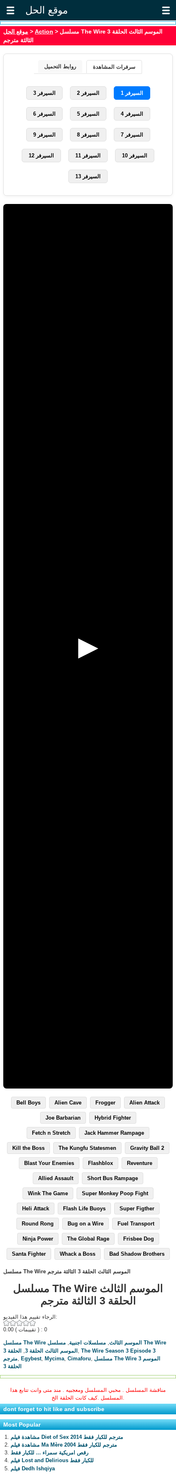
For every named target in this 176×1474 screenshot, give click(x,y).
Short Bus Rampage (112, 1178)
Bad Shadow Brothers (137, 1254)
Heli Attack (35, 1208)
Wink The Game (48, 1193)
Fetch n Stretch (51, 1133)
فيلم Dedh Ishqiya (33, 1468)
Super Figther (137, 1208)
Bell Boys (28, 1103)
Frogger (105, 1103)
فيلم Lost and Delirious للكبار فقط (52, 1460)
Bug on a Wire (86, 1224)
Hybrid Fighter (113, 1118)
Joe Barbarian (63, 1118)
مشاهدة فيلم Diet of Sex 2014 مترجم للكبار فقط (67, 1437)
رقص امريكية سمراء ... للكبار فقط (49, 1452)
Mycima (54, 1358)
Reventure (139, 1163)
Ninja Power (38, 1239)
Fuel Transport (135, 1224)
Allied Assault (55, 1178)
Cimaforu (79, 1358)
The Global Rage (88, 1239)
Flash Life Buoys (84, 1208)
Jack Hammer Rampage (114, 1133)
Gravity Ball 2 (147, 1148)
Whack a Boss (77, 1254)
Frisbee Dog (138, 1239)
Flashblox (100, 1163)
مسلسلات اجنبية (87, 1343)
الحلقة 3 (12, 1351)
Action (44, 31)
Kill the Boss (28, 1148)
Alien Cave (67, 1103)
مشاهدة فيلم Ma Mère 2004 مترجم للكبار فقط (64, 1445)
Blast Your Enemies (49, 1163)
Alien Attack (144, 1103)
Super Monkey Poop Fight (115, 1193)
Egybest (31, 1358)
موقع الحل (15, 31)
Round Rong (38, 1224)
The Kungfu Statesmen (87, 1148)
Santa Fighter (29, 1254)
